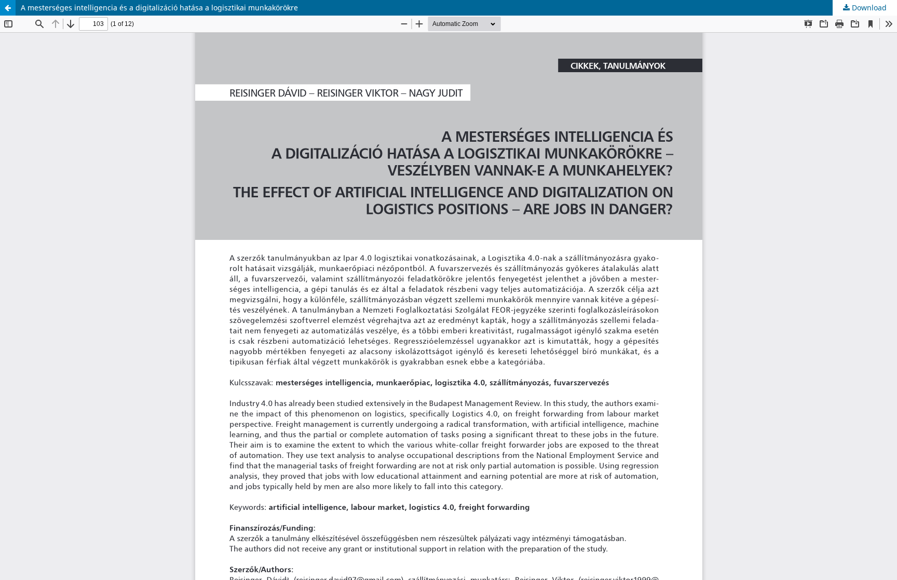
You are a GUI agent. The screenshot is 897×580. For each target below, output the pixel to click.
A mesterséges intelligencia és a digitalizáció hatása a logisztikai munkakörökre (159, 7)
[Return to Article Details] (8, 8)
